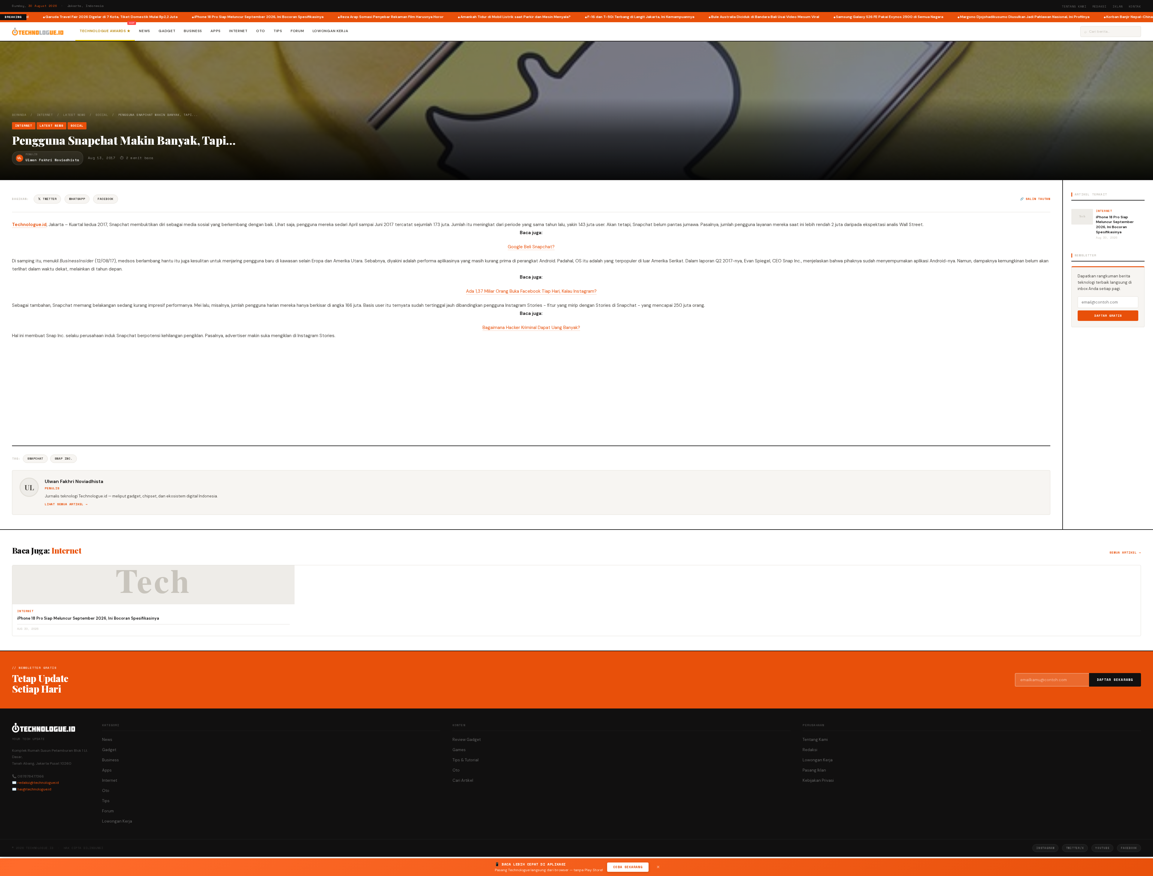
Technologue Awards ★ (105, 31)
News (144, 31)
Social (102, 115)
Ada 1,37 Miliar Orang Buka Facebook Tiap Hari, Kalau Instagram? (531, 291)
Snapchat (35, 458)
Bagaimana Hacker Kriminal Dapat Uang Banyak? (531, 328)
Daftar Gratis (1108, 315)
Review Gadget (466, 739)
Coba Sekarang (628, 867)
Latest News (74, 115)
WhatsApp (77, 199)
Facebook (105, 199)
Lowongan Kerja (330, 31)
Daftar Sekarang (1115, 679)
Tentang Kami (1074, 6)
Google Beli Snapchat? (531, 247)
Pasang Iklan (814, 770)
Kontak (1135, 6)
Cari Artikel (462, 780)
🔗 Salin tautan (1035, 199)
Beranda (19, 115)
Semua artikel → (1125, 552)
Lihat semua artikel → (66, 504)
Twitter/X (1075, 848)
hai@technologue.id (34, 789)
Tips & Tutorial (465, 760)
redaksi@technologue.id (38, 782)
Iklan (1117, 6)
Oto (260, 31)
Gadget (167, 31)
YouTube (1102, 848)
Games (459, 749)
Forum (297, 31)
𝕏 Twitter (47, 199)
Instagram (1045, 848)
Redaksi (1099, 6)
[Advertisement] (531, 391)
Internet (238, 31)
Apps (215, 31)
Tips (278, 31)
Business (193, 31)
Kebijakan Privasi (818, 780)
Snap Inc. (63, 458)
